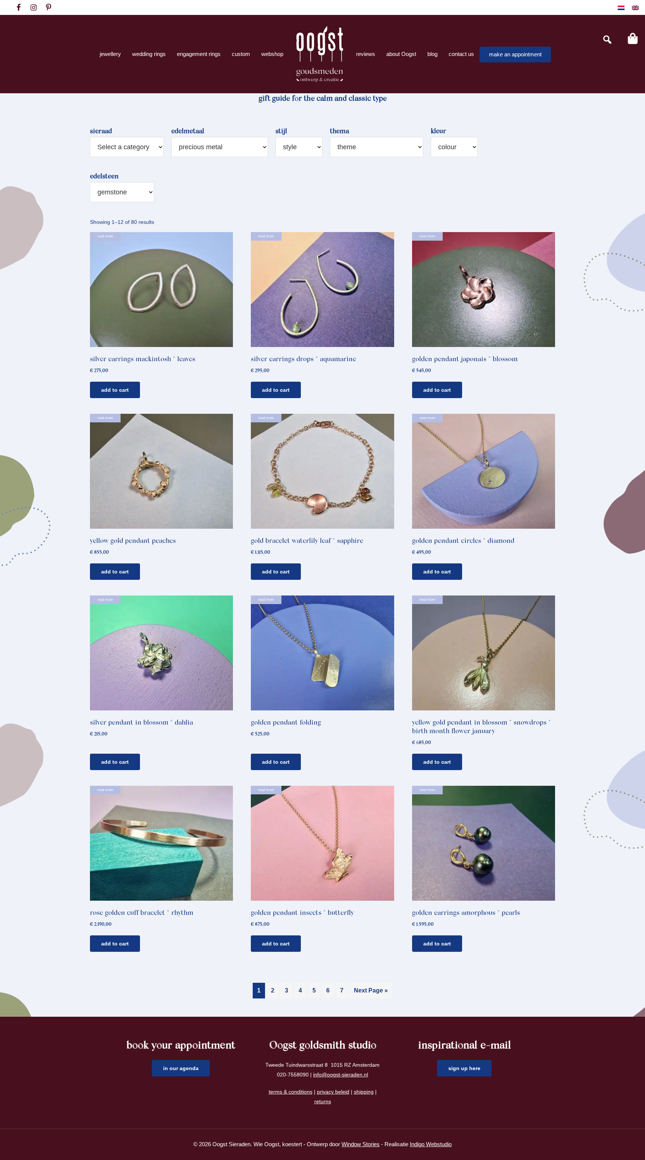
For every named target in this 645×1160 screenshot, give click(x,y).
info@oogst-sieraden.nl (340, 1075)
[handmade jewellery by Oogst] (319, 54)
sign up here (464, 1068)
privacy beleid (333, 1092)
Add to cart (115, 390)
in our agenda (181, 1068)
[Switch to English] (635, 7)
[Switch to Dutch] (621, 7)
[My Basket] (633, 38)
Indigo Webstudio (431, 1144)
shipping (364, 1092)
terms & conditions (290, 1092)
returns (322, 1101)
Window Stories (361, 1144)
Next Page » (371, 990)
